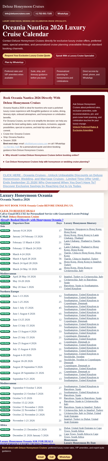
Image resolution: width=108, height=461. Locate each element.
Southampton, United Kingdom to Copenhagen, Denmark (81, 302)
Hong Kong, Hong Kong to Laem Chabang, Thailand (81, 236)
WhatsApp (63, 13)
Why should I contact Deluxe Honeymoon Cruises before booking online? (42, 155)
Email (41, 457)
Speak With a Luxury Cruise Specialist (75, 56)
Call (51, 457)
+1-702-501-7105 (44, 13)
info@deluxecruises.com (17, 13)
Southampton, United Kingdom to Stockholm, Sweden (81, 355)
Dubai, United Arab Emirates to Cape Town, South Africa (83, 429)
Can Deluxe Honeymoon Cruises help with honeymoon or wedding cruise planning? (48, 162)
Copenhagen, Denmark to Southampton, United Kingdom (80, 337)
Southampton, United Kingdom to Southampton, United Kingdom (81, 296)
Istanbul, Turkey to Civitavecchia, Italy (83, 276)
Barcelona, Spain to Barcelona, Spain (83, 398)
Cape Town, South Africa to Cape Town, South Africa (81, 435)
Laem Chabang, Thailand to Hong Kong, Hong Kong (81, 248)
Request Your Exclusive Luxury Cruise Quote (27, 55)
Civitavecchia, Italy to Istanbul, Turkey (83, 410)
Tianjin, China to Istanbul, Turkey (81, 258)
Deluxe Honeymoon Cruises (23, 6)
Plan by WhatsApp (14, 62)
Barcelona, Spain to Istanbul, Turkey (82, 407)
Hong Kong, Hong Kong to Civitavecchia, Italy (78, 269)
